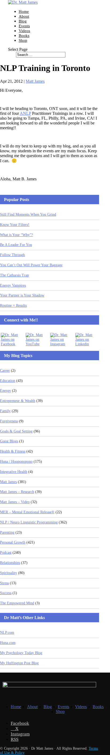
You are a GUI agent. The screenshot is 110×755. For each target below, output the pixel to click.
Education (7, 381)
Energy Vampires (13, 285)
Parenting (7, 532)
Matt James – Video (15, 502)
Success (5, 593)
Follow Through (12, 255)
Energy (5, 391)
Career (5, 371)
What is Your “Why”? (16, 235)
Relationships (10, 563)
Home (24, 11)
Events (24, 26)
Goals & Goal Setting (16, 431)
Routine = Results (13, 305)
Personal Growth (12, 542)
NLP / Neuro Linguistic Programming (29, 522)
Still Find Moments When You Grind (28, 215)
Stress (4, 583)
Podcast (5, 553)
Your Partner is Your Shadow (22, 295)
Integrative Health (13, 472)
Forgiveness (9, 421)
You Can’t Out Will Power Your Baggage (31, 265)
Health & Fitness (12, 451)
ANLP (25, 113)
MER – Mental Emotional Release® (27, 512)
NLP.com (7, 633)
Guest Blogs (9, 441)
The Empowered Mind (17, 603)
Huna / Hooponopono (16, 462)
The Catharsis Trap (14, 275)
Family (5, 411)
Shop (23, 40)
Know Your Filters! (14, 225)
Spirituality (8, 573)
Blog (23, 21)
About (24, 16)
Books (24, 35)
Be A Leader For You (16, 245)
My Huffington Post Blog (19, 663)
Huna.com (7, 643)
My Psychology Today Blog (21, 653)
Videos (24, 31)
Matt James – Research (17, 492)
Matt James (35, 81)
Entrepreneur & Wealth (17, 401)
